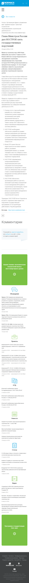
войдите (8, 234)
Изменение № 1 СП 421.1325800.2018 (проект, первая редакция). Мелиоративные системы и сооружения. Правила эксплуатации (14, 369)
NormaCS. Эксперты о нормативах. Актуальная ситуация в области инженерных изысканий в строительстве (14, 497)
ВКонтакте (19, 565)
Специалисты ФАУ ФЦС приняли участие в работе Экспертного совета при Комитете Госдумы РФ (13, 488)
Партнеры (21, 558)
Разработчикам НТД (7, 560)
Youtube (14, 571)
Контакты (11, 556)
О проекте (5, 556)
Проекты (14, 341)
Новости (15, 418)
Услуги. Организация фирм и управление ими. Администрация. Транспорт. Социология (14, 24)
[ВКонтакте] (3, 215)
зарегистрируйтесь (17, 232)
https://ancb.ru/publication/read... (16, 210)
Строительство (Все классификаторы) (13, 32)
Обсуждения (14, 294)
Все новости (10, 17)
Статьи (14, 450)
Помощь (24, 560)
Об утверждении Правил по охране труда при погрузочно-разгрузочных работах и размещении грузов (14, 316)
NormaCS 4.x (18, 560)
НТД (14, 385)
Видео (14, 483)
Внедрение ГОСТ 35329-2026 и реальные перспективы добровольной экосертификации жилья (14, 469)
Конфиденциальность (21, 556)
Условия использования (11, 558)
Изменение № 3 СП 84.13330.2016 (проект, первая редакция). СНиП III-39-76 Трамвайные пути (13, 346)
